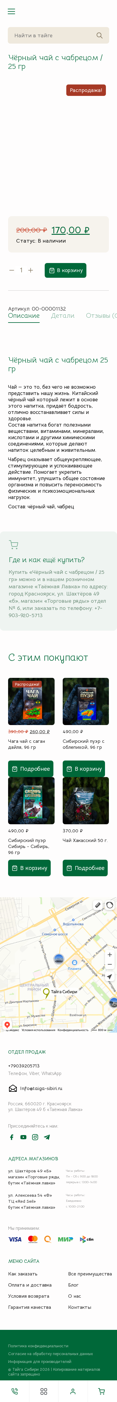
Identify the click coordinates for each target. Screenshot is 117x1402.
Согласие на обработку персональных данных (50, 1353)
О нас (74, 1296)
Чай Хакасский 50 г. (85, 840)
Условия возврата (28, 1296)
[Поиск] (100, 35)
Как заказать (23, 1274)
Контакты (79, 1307)
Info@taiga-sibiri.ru (41, 1088)
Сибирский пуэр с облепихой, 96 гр (83, 744)
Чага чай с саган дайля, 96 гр (26, 744)
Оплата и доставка (30, 1285)
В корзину (70, 270)
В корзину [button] (88, 769)
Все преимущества (90, 1274)
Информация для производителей (39, 1361)
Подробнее (35, 769)
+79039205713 (24, 1066)
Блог (73, 1285)
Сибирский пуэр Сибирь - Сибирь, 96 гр (28, 846)
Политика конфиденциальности (38, 1346)
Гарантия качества (29, 1307)
